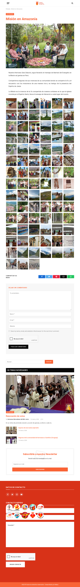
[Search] (72, 3)
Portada (8, 9)
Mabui (56, 584)
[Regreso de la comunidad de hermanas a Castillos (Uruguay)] (11, 440)
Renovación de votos (15, 416)
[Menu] (8, 3)
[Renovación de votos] (40, 394)
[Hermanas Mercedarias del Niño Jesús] (40, 3)
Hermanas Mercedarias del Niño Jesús (18, 419)
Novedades (10, 14)
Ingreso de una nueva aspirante (28, 428)
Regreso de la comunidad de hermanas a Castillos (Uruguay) (38, 437)
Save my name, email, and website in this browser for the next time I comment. (35, 331)
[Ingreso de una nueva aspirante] (11, 430)
